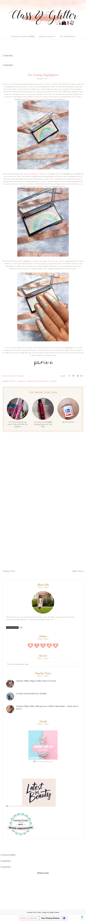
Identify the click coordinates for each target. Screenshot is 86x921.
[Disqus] (43, 471)
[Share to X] (73, 376)
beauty (13, 381)
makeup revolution (37, 381)
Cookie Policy (8, 55)
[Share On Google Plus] (82, 376)
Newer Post (9, 571)
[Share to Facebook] (69, 376)
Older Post (77, 571)
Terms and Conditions (9, 855)
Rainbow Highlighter (32, 174)
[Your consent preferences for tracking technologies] (82, 917)
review (53, 381)
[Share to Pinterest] (77, 376)
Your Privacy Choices (50, 918)
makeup (22, 381)
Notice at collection (28, 918)
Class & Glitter (37, 912)
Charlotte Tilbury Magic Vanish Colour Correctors (36, 681)
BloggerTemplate (54, 912)
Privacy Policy (8, 65)
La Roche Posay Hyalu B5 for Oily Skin (31, 693)
